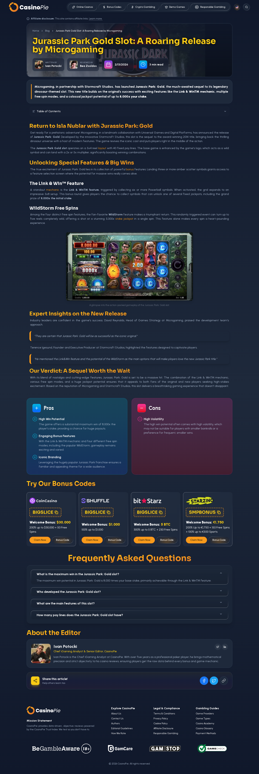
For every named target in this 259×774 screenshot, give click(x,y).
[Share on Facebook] (204, 680)
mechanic (52, 189)
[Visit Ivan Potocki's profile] (41, 653)
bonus (130, 169)
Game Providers (205, 713)
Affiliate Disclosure (163, 728)
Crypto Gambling (145, 6)
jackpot (87, 96)
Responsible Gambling (212, 6)
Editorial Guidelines (121, 728)
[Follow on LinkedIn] (225, 647)
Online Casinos (84, 6)
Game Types (203, 718)
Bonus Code (62, 539)
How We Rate (118, 733)
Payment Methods (206, 733)
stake (118, 218)
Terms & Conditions (164, 713)
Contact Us (117, 718)
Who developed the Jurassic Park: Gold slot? (69, 592)
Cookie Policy (160, 723)
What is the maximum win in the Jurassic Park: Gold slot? (78, 574)
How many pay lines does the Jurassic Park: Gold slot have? (80, 615)
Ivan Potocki (65, 646)
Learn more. (95, 18)
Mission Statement (39, 720)
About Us (116, 713)
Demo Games (177, 6)
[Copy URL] (224, 680)
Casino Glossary (204, 728)
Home (35, 30)
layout (102, 148)
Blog (47, 30)
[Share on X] (214, 680)
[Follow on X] (218, 647)
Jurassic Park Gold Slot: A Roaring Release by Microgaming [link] (89, 30)
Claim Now (40, 539)
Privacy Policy (160, 718)
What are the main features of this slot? (66, 603)
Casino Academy (205, 723)
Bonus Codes (114, 6)
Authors (115, 723)
